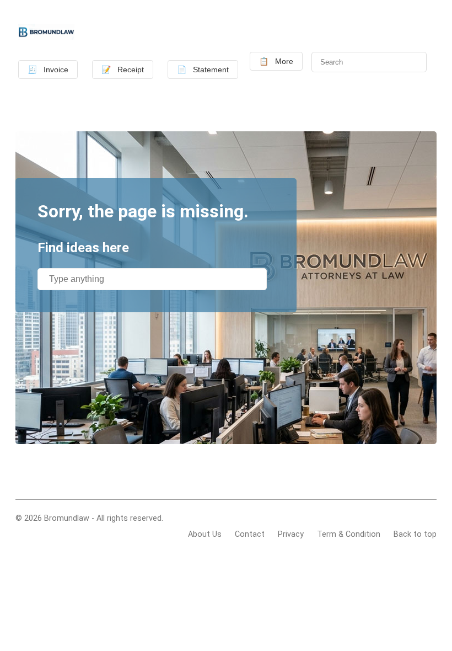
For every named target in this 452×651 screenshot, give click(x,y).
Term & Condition (348, 534)
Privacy (291, 534)
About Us (205, 534)
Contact (250, 534)
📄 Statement (203, 69)
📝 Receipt (122, 69)
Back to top (415, 534)
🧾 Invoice (48, 69)
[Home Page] (46, 33)
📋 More (276, 61)
